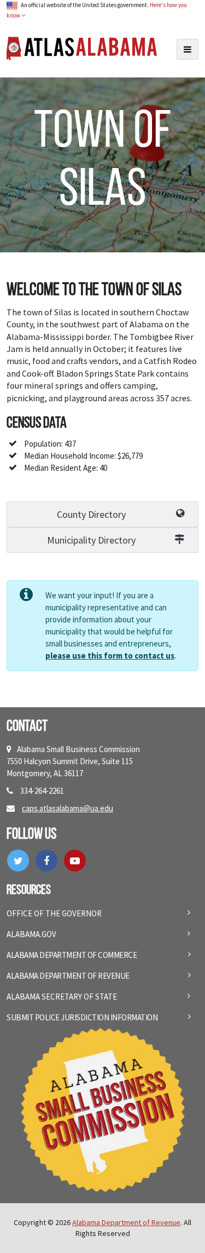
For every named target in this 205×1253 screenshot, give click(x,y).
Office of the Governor (54, 913)
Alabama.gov (31, 934)
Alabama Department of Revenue (68, 976)
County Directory (91, 514)
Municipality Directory (91, 540)
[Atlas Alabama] (82, 47)
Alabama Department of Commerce (72, 955)
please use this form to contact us (109, 655)
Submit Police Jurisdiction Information (82, 1017)
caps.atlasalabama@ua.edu (67, 808)
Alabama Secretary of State (62, 996)
